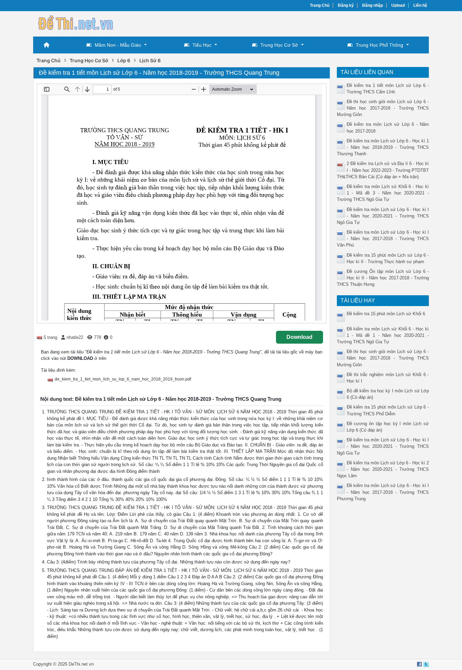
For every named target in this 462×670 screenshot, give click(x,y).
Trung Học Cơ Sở (279, 45)
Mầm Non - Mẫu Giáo (118, 45)
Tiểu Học (201, 45)
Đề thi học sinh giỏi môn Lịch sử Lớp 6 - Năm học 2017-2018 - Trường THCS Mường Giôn (383, 108)
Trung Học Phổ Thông (379, 45)
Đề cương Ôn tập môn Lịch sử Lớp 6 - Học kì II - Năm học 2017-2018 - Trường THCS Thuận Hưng (383, 278)
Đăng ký (346, 5)
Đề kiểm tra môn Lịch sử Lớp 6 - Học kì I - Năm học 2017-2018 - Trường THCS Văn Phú (383, 239)
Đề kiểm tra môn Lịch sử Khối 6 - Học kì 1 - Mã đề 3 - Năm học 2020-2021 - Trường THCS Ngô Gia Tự (383, 193)
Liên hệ (420, 5)
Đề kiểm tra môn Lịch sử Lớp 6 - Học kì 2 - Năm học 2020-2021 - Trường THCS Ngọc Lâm (383, 469)
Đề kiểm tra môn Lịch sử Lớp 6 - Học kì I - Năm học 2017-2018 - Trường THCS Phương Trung (383, 492)
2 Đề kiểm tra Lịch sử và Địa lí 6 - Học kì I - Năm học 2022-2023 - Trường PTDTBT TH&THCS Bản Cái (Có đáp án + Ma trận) (383, 170)
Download (299, 337)
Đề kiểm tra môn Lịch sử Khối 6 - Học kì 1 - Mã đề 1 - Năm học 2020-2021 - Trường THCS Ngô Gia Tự (383, 335)
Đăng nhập (372, 5)
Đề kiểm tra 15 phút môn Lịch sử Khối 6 (386, 313)
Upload (398, 5)
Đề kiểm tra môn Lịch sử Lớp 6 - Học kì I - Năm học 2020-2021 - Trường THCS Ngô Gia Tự (383, 216)
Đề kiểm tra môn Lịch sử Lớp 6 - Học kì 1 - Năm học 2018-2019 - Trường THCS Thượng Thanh (383, 147)
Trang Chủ (319, 5)
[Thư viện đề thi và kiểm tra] (75, 23)
